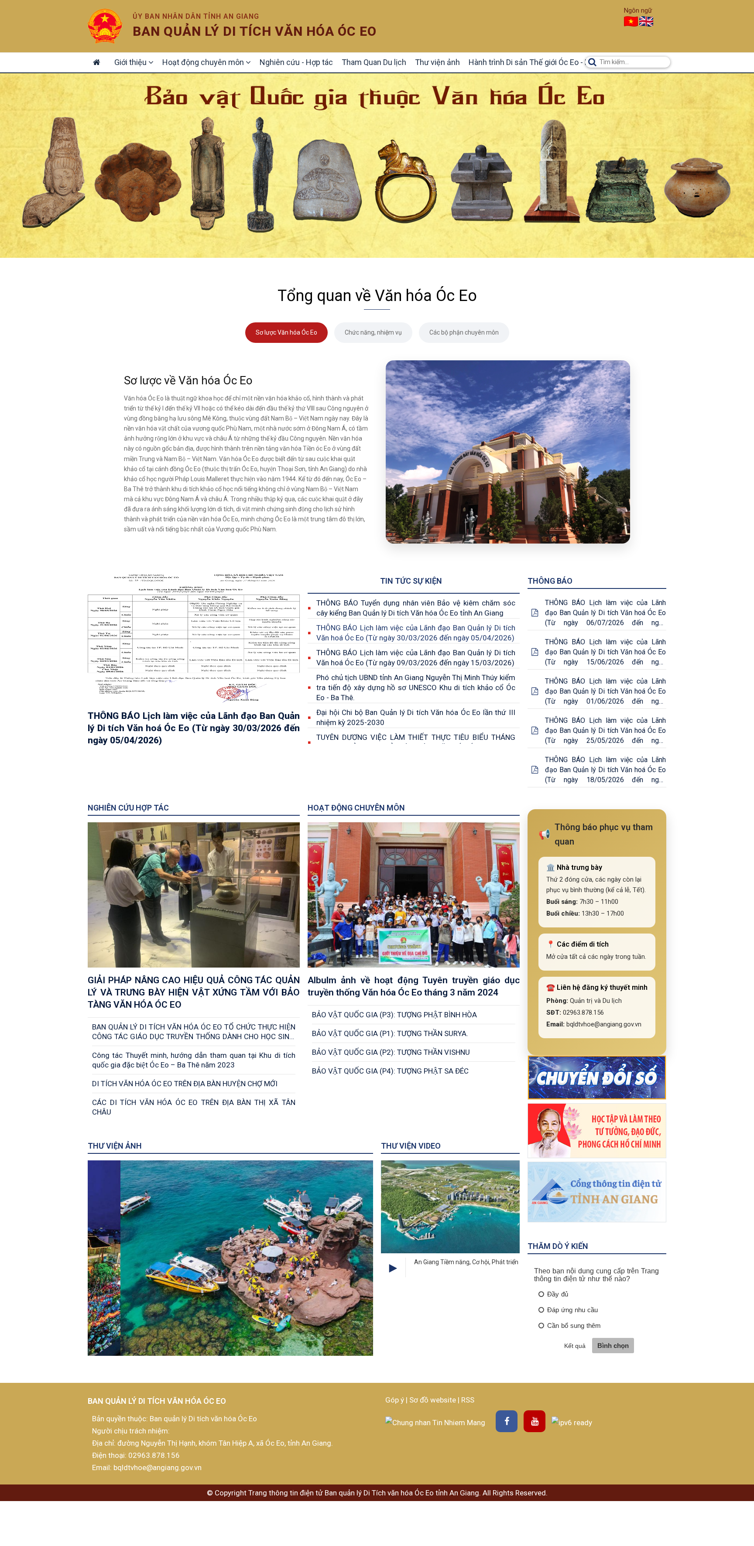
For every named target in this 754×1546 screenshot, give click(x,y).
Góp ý (395, 1400)
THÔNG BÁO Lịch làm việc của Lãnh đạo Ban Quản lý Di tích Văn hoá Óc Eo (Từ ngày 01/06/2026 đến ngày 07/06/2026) (605, 691)
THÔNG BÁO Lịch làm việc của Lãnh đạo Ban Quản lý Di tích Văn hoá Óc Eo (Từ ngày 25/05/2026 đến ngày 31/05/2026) (605, 731)
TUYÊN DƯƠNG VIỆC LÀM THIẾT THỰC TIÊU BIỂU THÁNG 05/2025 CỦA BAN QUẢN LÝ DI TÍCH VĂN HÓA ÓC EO (415, 742)
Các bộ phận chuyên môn (464, 332)
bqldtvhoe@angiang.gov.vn (157, 1467)
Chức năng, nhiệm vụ (373, 332)
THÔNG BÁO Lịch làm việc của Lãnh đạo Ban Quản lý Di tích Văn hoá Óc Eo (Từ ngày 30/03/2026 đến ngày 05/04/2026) (415, 632)
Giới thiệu (131, 62)
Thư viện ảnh (437, 62)
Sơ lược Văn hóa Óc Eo (286, 332)
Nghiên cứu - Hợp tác (296, 62)
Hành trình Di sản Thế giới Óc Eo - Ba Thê (539, 62)
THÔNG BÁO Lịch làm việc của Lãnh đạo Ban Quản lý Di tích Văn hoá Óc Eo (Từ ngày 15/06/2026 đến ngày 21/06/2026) (605, 652)
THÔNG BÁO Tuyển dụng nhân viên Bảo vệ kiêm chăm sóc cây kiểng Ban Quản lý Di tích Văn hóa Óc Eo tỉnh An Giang (415, 608)
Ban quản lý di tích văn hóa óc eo (255, 31)
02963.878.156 (154, 1455)
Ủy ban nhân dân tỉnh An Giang (196, 16)
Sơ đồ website (433, 1400)
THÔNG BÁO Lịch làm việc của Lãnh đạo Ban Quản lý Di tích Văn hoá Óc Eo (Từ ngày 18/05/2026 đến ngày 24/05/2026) (605, 770)
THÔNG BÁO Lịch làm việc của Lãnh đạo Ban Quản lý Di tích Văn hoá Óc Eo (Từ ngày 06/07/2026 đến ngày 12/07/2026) (605, 613)
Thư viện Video (411, 1145)
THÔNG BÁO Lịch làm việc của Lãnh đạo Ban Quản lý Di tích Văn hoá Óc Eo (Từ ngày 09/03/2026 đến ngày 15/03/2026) (415, 657)
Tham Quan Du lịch (374, 62)
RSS (467, 1400)
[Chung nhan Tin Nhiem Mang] (435, 1421)
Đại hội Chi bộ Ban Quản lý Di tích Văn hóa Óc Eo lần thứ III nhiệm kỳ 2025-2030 (415, 717)
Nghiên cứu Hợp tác (128, 807)
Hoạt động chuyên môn (204, 62)
